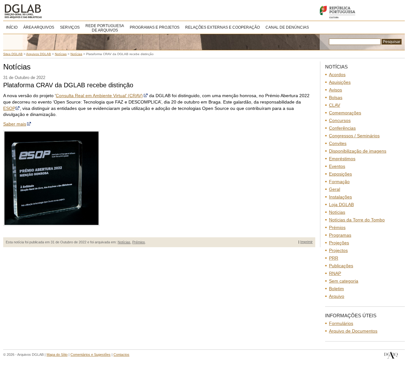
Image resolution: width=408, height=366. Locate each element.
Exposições (340, 173)
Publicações (341, 265)
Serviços (70, 27)
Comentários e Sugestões (90, 354)
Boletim (336, 288)
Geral (334, 189)
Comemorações (345, 112)
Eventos (337, 166)
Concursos (340, 120)
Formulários (341, 323)
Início (12, 27)
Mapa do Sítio (57, 354)
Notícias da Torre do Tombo (357, 219)
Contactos (121, 354)
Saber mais (14, 123)
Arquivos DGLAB (44, 11)
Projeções (339, 242)
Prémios (138, 242)
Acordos (337, 74)
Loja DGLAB (341, 204)
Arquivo (336, 296)
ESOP (9, 108)
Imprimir (306, 242)
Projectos (338, 250)
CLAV (334, 105)
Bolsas (335, 97)
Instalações (340, 196)
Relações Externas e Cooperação (222, 27)
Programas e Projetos (154, 27)
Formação (339, 181)
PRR (333, 258)
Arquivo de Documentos (353, 331)
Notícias (124, 242)
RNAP (335, 273)
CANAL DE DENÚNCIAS (287, 27)
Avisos (335, 89)
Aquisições (340, 82)
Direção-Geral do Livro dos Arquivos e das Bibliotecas (390, 355)
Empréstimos (342, 158)
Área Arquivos (38, 27)
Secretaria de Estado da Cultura (360, 12)
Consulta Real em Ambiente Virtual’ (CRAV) (99, 95)
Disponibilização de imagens (357, 151)
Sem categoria (343, 280)
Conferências (342, 128)
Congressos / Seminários (354, 135)
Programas (340, 235)
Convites (337, 143)
